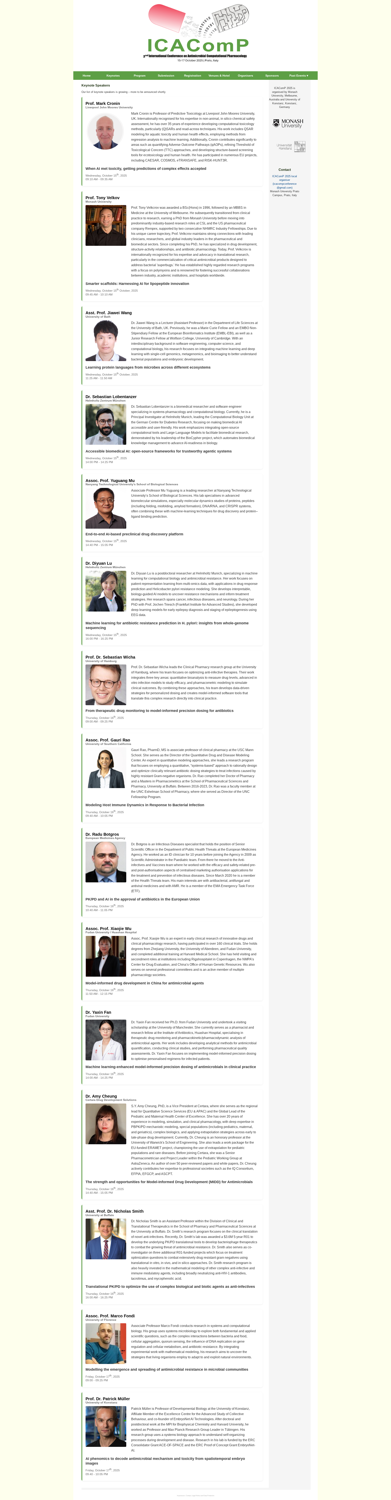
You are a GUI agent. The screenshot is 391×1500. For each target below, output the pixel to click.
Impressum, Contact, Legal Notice (188, 1496)
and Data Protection (207, 1496)
